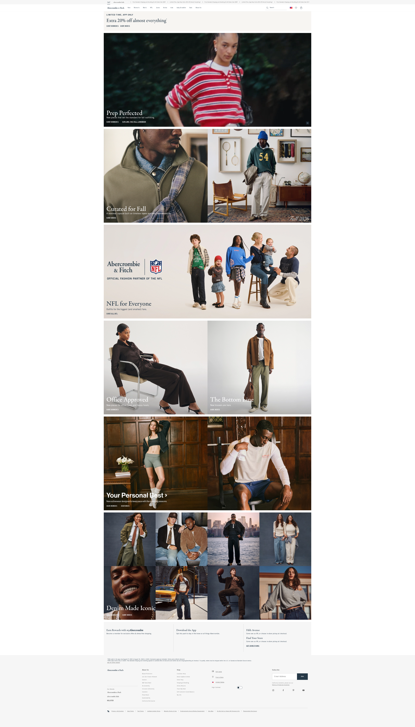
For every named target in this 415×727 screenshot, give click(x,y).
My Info (179, 695)
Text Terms (140, 711)
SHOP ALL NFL (112, 313)
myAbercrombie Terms (153, 711)
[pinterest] (293, 690)
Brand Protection (147, 673)
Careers (144, 679)
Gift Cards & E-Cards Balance (185, 692)
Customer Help (181, 673)
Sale (190, 7)
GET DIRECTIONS (252, 646)
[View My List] (296, 7)
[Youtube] (303, 690)
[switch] (212, 687)
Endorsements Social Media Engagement (192, 711)
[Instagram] (273, 690)
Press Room (145, 695)
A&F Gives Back (146, 682)
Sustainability (146, 698)
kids (172, 7)
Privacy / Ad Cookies (118, 711)
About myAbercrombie (183, 676)
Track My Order (181, 688)
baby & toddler (181, 7)
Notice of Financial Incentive (280, 684)
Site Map (210, 711)
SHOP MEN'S (125, 26)
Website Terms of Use (170, 711)
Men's (145, 7)
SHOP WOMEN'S (112, 26)
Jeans (158, 7)
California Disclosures (148, 701)
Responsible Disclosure (250, 711)
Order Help (180, 679)
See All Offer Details (113, 662)
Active (165, 7)
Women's (137, 7)
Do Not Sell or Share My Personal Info (228, 711)
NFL (151, 7)
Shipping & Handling (183, 682)
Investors (145, 692)
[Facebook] (283, 690)
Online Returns (181, 685)
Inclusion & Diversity (148, 688)
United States (220, 682)
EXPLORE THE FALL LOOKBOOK (134, 122)
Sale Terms (130, 711)
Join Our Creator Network (149, 676)
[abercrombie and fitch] (115, 7)
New (129, 7)
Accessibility (146, 685)
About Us (198, 7)
